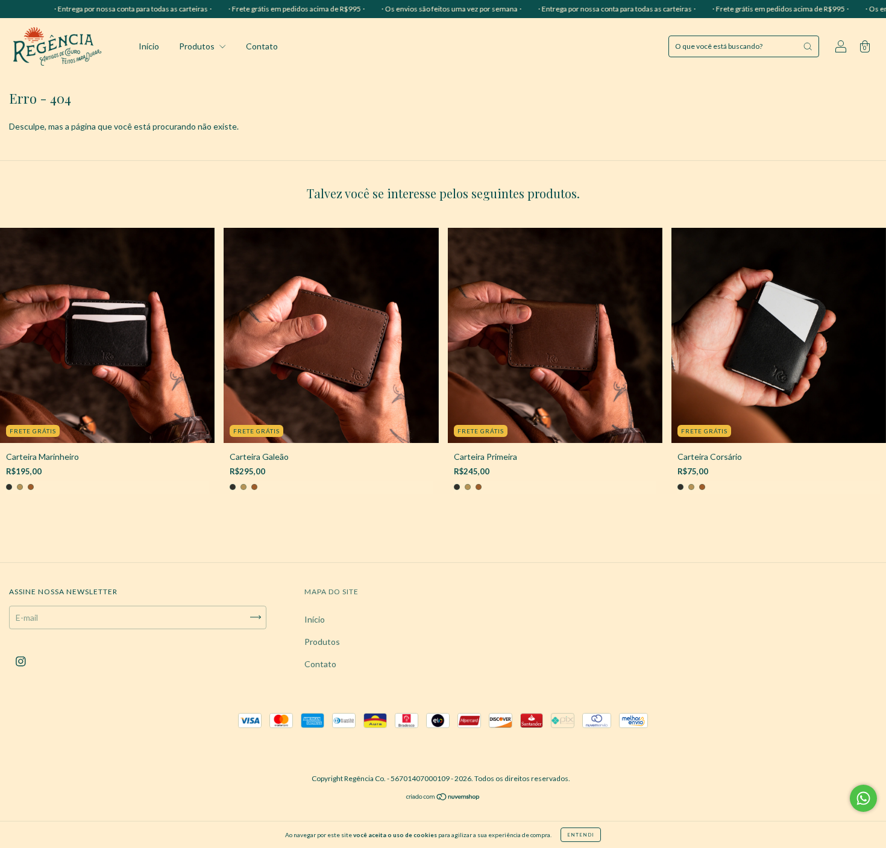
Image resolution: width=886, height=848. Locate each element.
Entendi (580, 835)
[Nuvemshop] (443, 798)
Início (149, 46)
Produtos (197, 46)
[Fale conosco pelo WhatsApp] (863, 798)
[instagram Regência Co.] (21, 661)
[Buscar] (807, 46)
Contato (262, 46)
